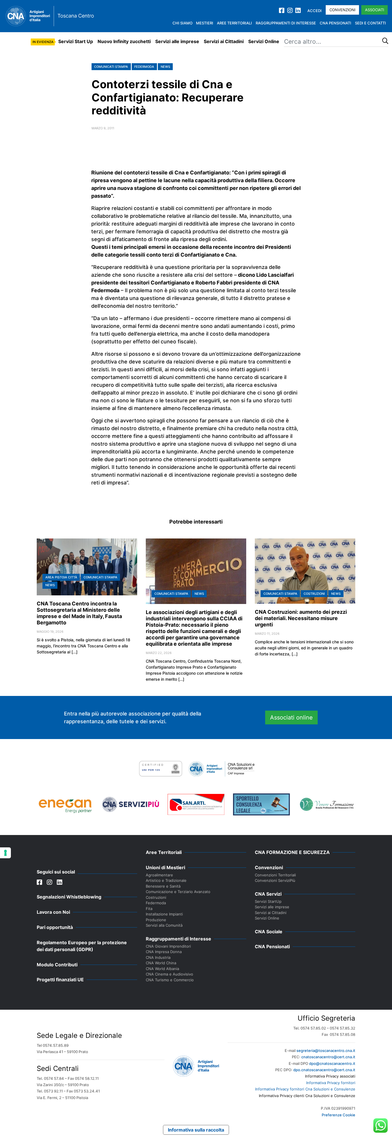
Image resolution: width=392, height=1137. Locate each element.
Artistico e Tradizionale (166, 880)
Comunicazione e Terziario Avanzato (178, 891)
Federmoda (144, 67)
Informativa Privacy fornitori (330, 1082)
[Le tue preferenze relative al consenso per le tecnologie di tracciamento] (5, 852)
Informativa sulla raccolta (196, 1130)
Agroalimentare (159, 875)
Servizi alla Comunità (164, 925)
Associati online (291, 717)
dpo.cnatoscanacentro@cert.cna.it (324, 1069)
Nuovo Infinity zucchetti (124, 41)
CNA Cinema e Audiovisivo (169, 974)
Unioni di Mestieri (165, 867)
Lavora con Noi (53, 912)
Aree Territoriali (234, 23)
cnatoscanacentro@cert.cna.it (328, 1057)
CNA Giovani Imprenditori (168, 946)
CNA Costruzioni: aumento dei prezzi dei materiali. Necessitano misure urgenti (301, 618)
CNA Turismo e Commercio (170, 980)
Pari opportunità (55, 927)
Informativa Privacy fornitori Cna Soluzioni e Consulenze (305, 1089)
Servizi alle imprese (177, 41)
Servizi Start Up (75, 41)
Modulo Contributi (57, 964)
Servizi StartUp (268, 901)
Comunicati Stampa (111, 67)
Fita (149, 908)
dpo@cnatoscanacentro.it (332, 1063)
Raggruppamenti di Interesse (286, 23)
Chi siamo (182, 23)
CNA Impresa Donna (164, 951)
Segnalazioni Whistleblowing (69, 897)
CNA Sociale (268, 931)
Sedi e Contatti (370, 23)
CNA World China (161, 963)
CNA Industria (158, 957)
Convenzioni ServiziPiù (275, 880)
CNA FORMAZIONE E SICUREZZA (292, 852)
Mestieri (204, 23)
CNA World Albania (162, 968)
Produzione (156, 919)
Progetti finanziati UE (60, 979)
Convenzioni (342, 9)
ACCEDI (314, 10)
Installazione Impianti (164, 914)
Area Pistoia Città (61, 577)
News (165, 67)
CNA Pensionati (335, 23)
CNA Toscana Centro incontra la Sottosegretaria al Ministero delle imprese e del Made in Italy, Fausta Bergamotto (79, 613)
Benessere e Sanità (163, 886)
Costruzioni (314, 594)
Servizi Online (263, 41)
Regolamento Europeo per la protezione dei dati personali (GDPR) (82, 946)
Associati (374, 9)
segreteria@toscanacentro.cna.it (325, 1050)
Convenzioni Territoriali (275, 875)
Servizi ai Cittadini (224, 41)
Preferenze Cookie (338, 1115)
